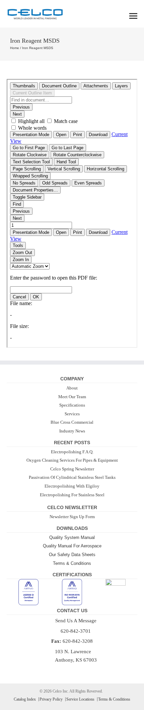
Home (14, 48)
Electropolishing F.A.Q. (72, 451)
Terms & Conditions (72, 563)
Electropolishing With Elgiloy (72, 486)
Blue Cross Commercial (72, 422)
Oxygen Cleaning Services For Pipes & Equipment (72, 460)
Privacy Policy (51, 699)
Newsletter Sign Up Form (72, 516)
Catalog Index (25, 699)
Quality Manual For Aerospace (72, 545)
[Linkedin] (76, 670)
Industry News (72, 430)
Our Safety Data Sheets (72, 554)
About (72, 387)
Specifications (72, 405)
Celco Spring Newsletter (72, 468)
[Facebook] (67, 670)
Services (72, 413)
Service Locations (80, 699)
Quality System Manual (72, 537)
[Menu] (133, 16)
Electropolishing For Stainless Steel (72, 494)
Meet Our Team (72, 396)
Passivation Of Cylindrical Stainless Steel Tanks (72, 477)
